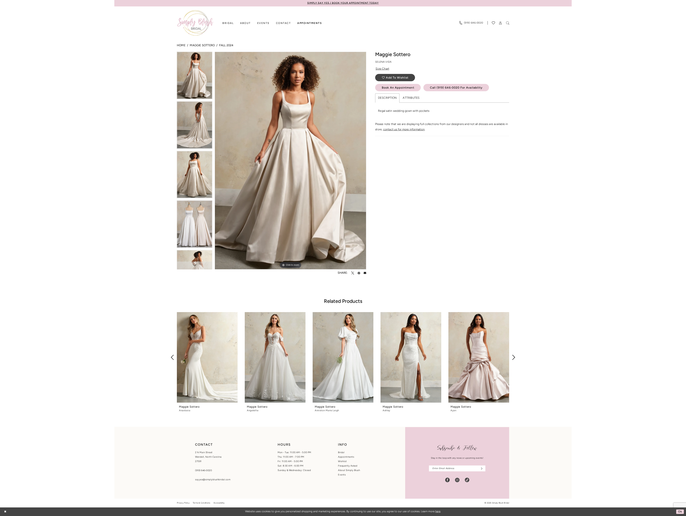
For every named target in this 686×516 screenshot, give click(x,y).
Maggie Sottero (202, 45)
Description (387, 98)
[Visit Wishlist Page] (493, 23)
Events (342, 475)
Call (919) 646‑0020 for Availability (456, 87)
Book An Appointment (398, 87)
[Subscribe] (481, 468)
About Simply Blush (349, 470)
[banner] (195, 23)
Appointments (346, 457)
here (437, 511)
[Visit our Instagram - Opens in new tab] (457, 480)
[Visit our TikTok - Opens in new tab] (467, 480)
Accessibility (219, 503)
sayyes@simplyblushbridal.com (212, 480)
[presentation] (207, 357)
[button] (500, 23)
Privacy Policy (183, 503)
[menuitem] (471, 23)
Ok (680, 511)
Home (181, 45)
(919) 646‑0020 (203, 470)
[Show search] (507, 23)
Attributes (411, 98)
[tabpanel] (194, 76)
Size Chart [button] (382, 68)
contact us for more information (404, 129)
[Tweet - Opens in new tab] (352, 273)
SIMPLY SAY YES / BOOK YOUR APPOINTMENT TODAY (343, 3)
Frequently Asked (347, 466)
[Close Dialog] (5, 512)
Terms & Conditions (201, 503)
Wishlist (342, 461)
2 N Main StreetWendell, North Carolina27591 (208, 457)
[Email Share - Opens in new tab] (365, 273)
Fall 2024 (226, 45)
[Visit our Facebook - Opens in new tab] (447, 480)
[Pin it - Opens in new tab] (359, 273)
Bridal (341, 452)
